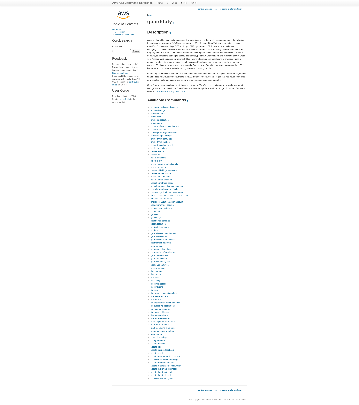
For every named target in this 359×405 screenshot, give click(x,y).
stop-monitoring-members (162, 331)
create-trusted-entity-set (162, 145)
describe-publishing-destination (165, 189)
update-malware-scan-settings (165, 359)
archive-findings (158, 110)
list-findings (156, 280)
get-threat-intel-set (159, 258)
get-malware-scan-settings (163, 239)
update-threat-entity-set (161, 372)
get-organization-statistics (162, 249)
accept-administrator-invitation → (230, 9)
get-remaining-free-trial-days (164, 252)
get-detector (156, 211)
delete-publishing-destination (164, 170)
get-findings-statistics (160, 221)
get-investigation (158, 224)
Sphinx (243, 399)
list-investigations (158, 284)
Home (160, 3)
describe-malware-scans (162, 183)
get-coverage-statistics (161, 208)
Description (120, 32)
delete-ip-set (156, 161)
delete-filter (156, 154)
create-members (158, 129)
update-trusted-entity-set (162, 378)
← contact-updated (203, 9)
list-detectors (157, 274)
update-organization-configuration (166, 366)
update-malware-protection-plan (165, 356)
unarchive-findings (159, 337)
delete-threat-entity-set (161, 173)
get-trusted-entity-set (160, 261)
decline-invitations (159, 148)
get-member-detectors (161, 243)
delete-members (158, 167)
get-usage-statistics (160, 265)
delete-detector (157, 151)
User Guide (172, 3)
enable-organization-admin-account (167, 202)
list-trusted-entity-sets (161, 318)
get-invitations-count (160, 227)
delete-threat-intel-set (160, 176)
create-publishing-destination (164, 132)
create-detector (158, 113)
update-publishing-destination (164, 369)
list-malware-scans (159, 296)
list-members (157, 299)
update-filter (156, 347)
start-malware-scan (160, 324)
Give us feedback (120, 73)
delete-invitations (158, 157)
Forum (184, 3)
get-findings (156, 217)
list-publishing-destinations (163, 306)
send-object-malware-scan (163, 321)
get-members (157, 246)
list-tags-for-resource (160, 309)
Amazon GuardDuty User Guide (170, 91)
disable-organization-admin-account (167, 192)
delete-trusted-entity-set (161, 179)
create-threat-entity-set (161, 139)
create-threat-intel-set (160, 142)
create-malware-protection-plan (165, 126)
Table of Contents (125, 24)
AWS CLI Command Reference (132, 2)
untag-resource (158, 340)
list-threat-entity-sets (160, 312)
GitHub (194, 3)
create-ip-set (156, 123)
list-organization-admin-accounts (165, 302)
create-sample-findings (161, 135)
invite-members (158, 268)
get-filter (154, 214)
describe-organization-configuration (167, 186)
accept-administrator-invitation (164, 107)
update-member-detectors (163, 362)
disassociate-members (161, 198)
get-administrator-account (162, 205)
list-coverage (157, 271)
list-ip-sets (155, 290)
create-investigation (160, 120)
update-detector (158, 343)
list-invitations (157, 287)
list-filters (155, 277)
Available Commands (124, 34)
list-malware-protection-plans (164, 293)
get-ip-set (155, 230)
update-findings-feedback (162, 350)
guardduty (116, 29)
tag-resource (156, 334)
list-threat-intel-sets (159, 315)
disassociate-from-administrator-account (169, 195)
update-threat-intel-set (161, 375)
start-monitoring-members (163, 328)
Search (136, 51)
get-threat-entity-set (160, 255)
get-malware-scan (159, 236)
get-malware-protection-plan (163, 233)
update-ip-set (157, 353)
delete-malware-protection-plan (165, 164)
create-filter (156, 116)
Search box (117, 47)
